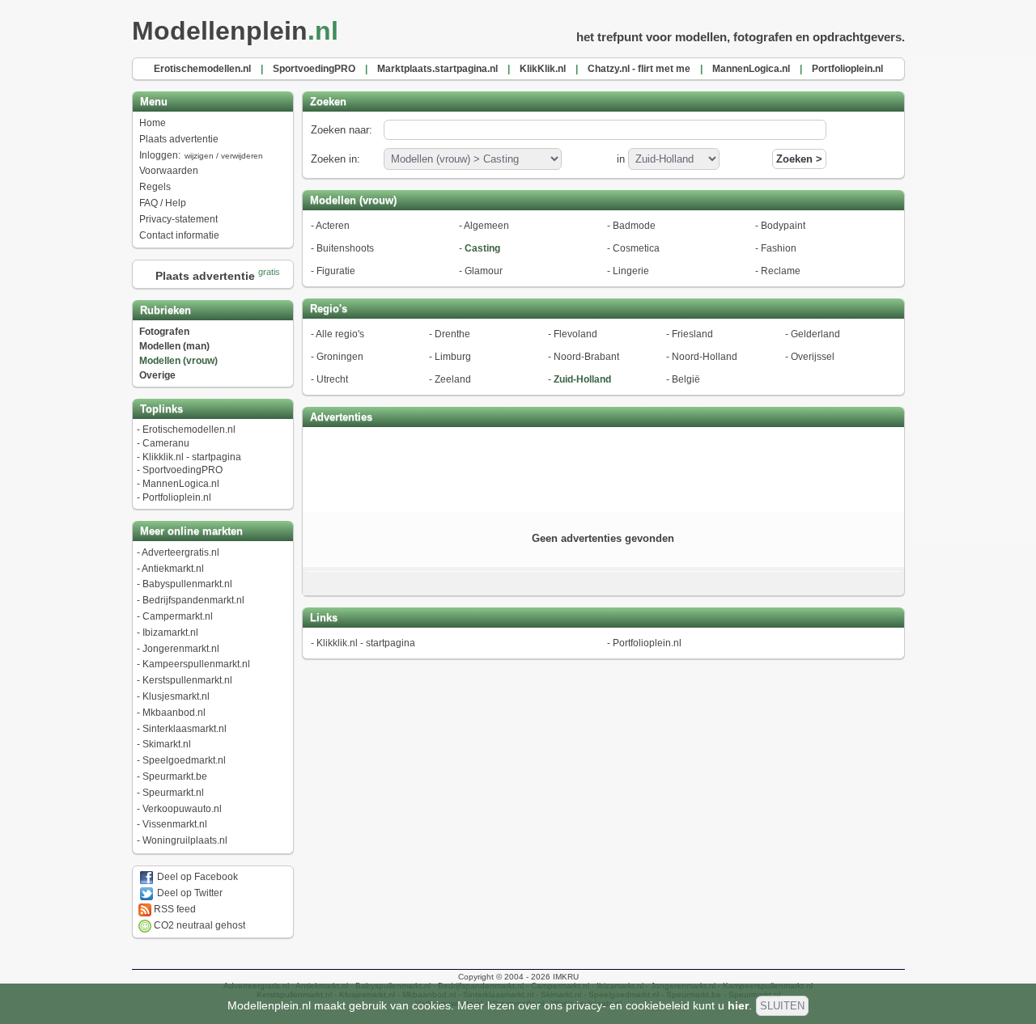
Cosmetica (636, 248)
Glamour (484, 271)
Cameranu (165, 443)
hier (738, 1005)
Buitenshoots (345, 248)
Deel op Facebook (196, 876)
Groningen (339, 356)
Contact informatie (179, 235)
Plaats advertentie (179, 139)
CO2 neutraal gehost (198, 925)
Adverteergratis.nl (180, 552)
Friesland (692, 334)
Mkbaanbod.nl (174, 712)
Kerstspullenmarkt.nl (187, 680)
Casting (482, 248)
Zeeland (453, 379)
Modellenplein (235, 30)
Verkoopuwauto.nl (182, 809)
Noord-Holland (704, 356)
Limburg (453, 356)
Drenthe (452, 334)
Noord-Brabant (586, 356)
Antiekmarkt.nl (173, 568)
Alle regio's (340, 334)
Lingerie (631, 271)
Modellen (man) (174, 346)
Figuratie (335, 271)
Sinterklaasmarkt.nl (184, 728)
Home (152, 123)
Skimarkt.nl (166, 744)
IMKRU (566, 976)
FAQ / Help (162, 203)
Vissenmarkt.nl (174, 824)
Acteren (333, 225)
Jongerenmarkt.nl (180, 648)
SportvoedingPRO (182, 470)
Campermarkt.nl (177, 616)
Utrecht (332, 379)
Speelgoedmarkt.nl (184, 760)
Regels (155, 187)
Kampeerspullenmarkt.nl (196, 664)
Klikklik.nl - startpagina (191, 457)
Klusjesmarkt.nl (176, 696)
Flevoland (575, 334)
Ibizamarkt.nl (170, 632)
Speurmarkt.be (174, 776)
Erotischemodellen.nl (189, 429)
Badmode (634, 225)
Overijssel (812, 356)
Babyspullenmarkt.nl (187, 584)
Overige (157, 375)
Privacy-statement (178, 219)
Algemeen (486, 225)
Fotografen (164, 331)
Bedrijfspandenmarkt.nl (193, 600)
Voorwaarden (168, 170)
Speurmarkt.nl (173, 792)
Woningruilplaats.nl (184, 840)
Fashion (778, 248)
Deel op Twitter (189, 893)
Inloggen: (201, 155)
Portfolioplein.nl (176, 497)
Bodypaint (783, 225)
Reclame (780, 271)
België (686, 379)
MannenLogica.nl (180, 483)
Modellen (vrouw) (178, 360)
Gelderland (815, 334)
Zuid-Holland (582, 379)
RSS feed (173, 909)
